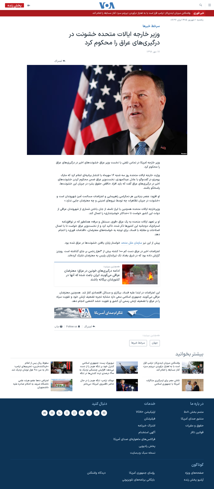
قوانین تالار (197, 432)
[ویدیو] (28, 5)
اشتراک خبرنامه (146, 426)
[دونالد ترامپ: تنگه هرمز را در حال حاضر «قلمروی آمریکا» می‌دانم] (127, 385)
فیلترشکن (149, 419)
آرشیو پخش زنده (194, 480)
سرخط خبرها (151, 26)
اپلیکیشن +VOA (145, 412)
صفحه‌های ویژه (194, 473)
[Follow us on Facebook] (104, 413)
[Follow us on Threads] (67, 413)
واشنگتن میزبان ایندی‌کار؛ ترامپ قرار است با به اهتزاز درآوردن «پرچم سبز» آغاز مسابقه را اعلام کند (141, 13)
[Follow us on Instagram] (74, 413)
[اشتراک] (44, 413)
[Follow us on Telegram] (96, 413)
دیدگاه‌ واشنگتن (96, 473)
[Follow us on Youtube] (82, 413)
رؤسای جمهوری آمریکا (142, 473)
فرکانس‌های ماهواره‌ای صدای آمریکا (134, 439)
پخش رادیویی (147, 446)
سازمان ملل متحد (132, 243)
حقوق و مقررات (194, 426)
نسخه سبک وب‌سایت (142, 453)
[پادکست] (52, 413)
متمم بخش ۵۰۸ (194, 412)
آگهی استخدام (146, 432)
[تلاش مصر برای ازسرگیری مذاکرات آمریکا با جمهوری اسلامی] (193, 385)
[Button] (59, 61)
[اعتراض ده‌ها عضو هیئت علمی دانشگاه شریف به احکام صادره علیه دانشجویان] (61, 385)
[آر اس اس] (59, 413)
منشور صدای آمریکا (192, 419)
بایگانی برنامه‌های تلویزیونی (138, 480)
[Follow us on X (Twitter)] (89, 413)
